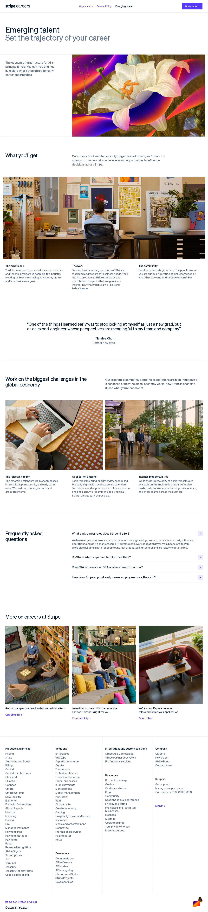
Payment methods (16, 835)
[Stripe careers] (23, 6)
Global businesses (66, 781)
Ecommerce (62, 769)
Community (112, 796)
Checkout (11, 777)
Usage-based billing (17, 874)
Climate (10, 781)
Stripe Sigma (13, 851)
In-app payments (65, 785)
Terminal (10, 863)
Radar (9, 843)
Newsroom (161, 757)
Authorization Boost (17, 761)
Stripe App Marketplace (119, 753)
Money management (67, 792)
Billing (9, 765)
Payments (11, 839)
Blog (108, 792)
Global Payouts (14, 808)
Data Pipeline (13, 796)
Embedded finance (66, 773)
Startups (60, 757)
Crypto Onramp (14, 792)
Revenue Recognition (18, 847)
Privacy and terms (116, 803)
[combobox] (21, 902)
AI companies (63, 804)
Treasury (10, 867)
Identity (10, 812)
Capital (9, 769)
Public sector (63, 835)
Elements (11, 800)
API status (61, 866)
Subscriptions (13, 855)
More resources (114, 830)
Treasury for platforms (19, 870)
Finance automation (67, 777)
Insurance (61, 820)
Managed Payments (17, 827)
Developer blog (64, 882)
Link (7, 824)
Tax (7, 859)
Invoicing (10, 816)
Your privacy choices (117, 826)
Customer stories (115, 788)
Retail (58, 839)
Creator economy (66, 808)
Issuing (9, 820)
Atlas (8, 757)
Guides (109, 784)
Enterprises (62, 753)
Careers (160, 753)
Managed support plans (169, 788)
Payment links (13, 831)
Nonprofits (62, 827)
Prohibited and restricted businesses (120, 809)
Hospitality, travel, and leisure (72, 816)
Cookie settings (114, 822)
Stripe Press (162, 761)
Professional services (68, 831)
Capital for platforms (18, 773)
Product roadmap (116, 780)
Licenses (110, 814)
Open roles (191, 6)
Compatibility (104, 6)
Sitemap (110, 818)
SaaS (58, 800)
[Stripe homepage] (10, 6)
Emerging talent (124, 6)
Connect (10, 785)
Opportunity (86, 6)
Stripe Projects (64, 878)
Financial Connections (18, 804)
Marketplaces (63, 788)
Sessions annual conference (122, 799)
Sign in (159, 806)
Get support (162, 784)
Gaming (60, 812)
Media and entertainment (70, 824)
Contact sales (163, 765)
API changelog (64, 870)
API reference (63, 862)
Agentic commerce (67, 761)
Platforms (61, 796)
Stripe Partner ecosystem (120, 757)
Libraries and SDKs (66, 874)
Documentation (64, 858)
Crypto (9, 788)
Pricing (9, 753)
